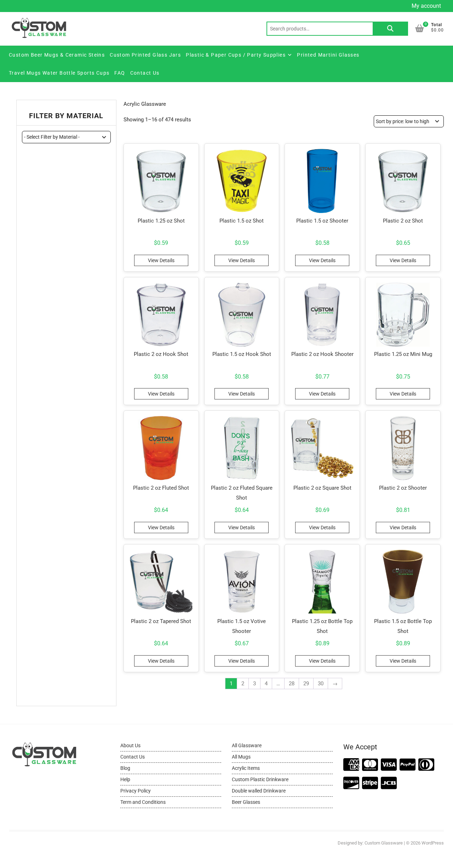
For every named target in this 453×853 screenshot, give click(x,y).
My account (426, 5)
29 (306, 683)
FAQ (119, 73)
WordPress (433, 843)
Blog (125, 768)
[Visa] (389, 765)
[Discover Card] (351, 783)
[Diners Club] (426, 765)
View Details (161, 260)
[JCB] (389, 783)
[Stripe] (370, 783)
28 (291, 683)
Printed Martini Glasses (328, 55)
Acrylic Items (246, 768)
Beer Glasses (246, 802)
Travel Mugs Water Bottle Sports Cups (59, 73)
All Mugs (241, 757)
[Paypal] (407, 765)
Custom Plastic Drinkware (260, 779)
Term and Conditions (143, 802)
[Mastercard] (370, 765)
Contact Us (145, 73)
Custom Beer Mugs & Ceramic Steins (57, 55)
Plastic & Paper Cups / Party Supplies (236, 55)
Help (125, 779)
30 (320, 683)
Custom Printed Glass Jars (145, 55)
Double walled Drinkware (259, 791)
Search (390, 29)
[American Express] (351, 765)
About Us (130, 745)
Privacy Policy (135, 791)
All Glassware (247, 745)
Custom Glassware (384, 843)
